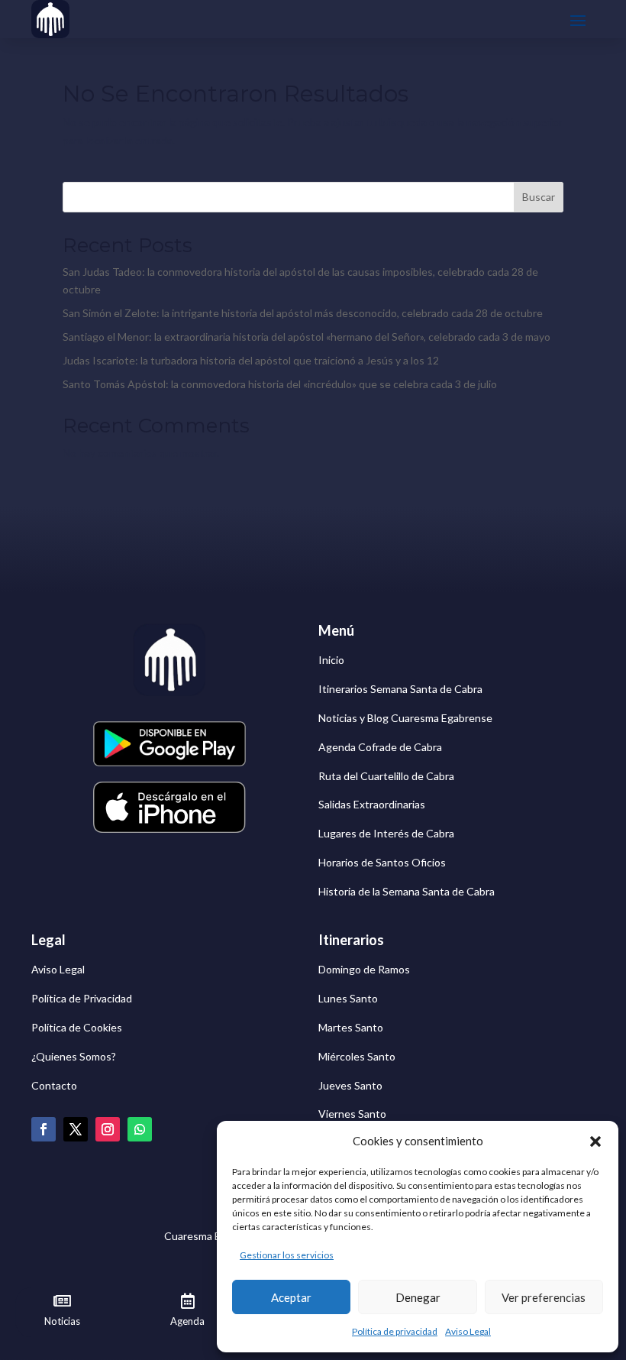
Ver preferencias (544, 1297)
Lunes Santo (348, 998)
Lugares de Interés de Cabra (386, 833)
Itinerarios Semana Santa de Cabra (400, 688)
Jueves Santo (350, 1085)
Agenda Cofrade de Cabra (380, 746)
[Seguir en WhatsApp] (139, 1129)
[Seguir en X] (75, 1129)
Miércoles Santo (356, 1056)
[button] (595, 1141)
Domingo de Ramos (364, 969)
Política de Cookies (76, 1027)
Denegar (417, 1297)
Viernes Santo (352, 1113)
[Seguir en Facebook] (43, 1129)
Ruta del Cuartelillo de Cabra (386, 775)
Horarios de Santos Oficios (382, 862)
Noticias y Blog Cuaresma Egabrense (405, 717)
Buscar (538, 196)
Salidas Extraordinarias (371, 804)
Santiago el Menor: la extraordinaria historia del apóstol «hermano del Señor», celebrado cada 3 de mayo (306, 336)
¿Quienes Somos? (73, 1056)
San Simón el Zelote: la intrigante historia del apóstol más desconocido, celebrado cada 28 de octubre (303, 312)
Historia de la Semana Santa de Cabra (406, 891)
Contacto (54, 1085)
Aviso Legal (468, 1331)
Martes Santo (350, 1027)
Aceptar (291, 1297)
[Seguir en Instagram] (107, 1129)
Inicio (331, 659)
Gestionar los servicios (287, 1255)
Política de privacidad (394, 1331)
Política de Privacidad (81, 998)
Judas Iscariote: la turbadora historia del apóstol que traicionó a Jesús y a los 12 (251, 360)
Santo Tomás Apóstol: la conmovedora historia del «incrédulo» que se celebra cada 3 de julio (280, 383)
